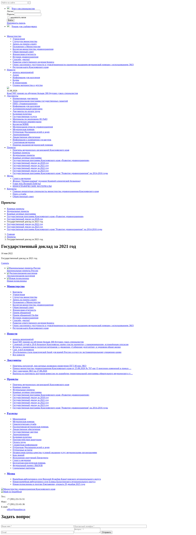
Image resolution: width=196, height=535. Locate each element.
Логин (10, 11)
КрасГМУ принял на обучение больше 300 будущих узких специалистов (42, 93)
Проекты (11, 147)
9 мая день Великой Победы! (27, 183)
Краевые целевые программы (27, 158)
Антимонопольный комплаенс (28, 109)
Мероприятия (19, 419)
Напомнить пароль (16, 23)
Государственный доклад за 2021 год (31, 165)
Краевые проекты (21, 152)
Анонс (16, 75)
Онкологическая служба (24, 424)
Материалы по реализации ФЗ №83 (30, 119)
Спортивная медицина (24, 142)
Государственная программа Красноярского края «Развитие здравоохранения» (51, 160)
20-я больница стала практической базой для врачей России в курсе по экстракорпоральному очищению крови (67, 352)
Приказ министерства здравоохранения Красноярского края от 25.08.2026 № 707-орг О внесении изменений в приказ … (72, 368)
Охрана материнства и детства (28, 85)
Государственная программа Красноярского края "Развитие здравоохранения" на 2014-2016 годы (60, 173)
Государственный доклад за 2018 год (31, 163)
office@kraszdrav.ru (16, 509)
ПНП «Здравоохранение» (25, 103)
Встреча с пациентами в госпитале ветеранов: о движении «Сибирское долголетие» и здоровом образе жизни (67, 347)
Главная (11, 234)
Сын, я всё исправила (23, 349)
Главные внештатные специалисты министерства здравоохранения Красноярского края (56, 191)
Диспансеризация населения (21, 276)
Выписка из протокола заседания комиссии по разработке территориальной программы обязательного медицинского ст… (73, 373)
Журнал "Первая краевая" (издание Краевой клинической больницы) (46, 181)
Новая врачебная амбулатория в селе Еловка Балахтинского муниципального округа (54, 481)
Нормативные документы (25, 98)
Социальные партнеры (24, 468)
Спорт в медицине (22, 178)
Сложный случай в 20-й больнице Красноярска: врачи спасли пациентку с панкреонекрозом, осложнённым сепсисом (70, 344)
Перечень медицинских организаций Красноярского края (41, 150)
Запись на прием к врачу (25, 44)
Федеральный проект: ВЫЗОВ (28, 465)
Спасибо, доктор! (21, 59)
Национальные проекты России (22, 270)
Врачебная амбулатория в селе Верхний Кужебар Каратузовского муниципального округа (57, 479)
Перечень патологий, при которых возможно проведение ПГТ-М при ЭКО (49, 366)
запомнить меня (18, 17)
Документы (12, 96)
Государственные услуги (25, 116)
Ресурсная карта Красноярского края (30, 67)
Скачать (5, 263)
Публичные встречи (22, 450)
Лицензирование (21, 134)
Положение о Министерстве (26, 46)
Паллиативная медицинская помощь (30, 426)
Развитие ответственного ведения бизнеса (33, 62)
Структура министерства (25, 41)
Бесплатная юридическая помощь (29, 463)
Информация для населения (26, 77)
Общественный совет (23, 51)
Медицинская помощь (23, 129)
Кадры (16, 80)
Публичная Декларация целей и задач (31, 132)
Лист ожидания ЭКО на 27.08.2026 (30, 371)
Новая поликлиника (17, 281)
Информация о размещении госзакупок (32, 139)
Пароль (10, 14)
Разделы (12, 413)
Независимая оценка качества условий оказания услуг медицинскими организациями (55, 452)
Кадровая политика (22, 114)
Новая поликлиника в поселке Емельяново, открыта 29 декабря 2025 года (49, 484)
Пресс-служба (19, 194)
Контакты (12, 189)
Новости (11, 70)
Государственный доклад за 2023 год (31, 170)
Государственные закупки (25, 432)
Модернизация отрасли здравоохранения (33, 127)
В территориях (20, 82)
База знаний (18, 455)
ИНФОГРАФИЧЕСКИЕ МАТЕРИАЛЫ (32, 186)
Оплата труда (19, 442)
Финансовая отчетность (24, 54)
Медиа (10, 176)
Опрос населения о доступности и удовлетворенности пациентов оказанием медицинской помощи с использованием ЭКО (73, 64)
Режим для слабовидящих (24, 26)
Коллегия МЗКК (21, 124)
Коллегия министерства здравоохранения (33, 49)
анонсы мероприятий (23, 72)
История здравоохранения (25, 57)
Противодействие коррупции (27, 439)
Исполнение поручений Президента (30, 457)
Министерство (14, 36)
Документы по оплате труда (26, 111)
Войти (10, 20)
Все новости (19, 355)
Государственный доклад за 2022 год (31, 168)
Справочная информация (25, 445)
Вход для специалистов (23, 8)
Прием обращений (22, 312)
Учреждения (19, 39)
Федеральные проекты (24, 155)
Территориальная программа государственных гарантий (40, 101)
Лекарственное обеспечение (26, 137)
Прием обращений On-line (25, 315)
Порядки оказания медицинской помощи (33, 145)
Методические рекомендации (27, 121)
